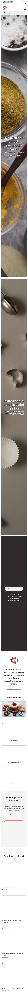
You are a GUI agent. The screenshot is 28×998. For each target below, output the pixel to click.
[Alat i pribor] (14, 766)
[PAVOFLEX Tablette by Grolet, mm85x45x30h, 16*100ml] (14, 939)
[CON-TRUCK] (4, 5)
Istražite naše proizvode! (14, 815)
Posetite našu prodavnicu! (14, 689)
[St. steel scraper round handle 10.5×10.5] (14, 906)
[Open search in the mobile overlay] (14, 12)
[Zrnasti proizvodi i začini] (14, 745)
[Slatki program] (14, 702)
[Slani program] (14, 723)
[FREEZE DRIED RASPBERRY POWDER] (14, 873)
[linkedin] (25, 3)
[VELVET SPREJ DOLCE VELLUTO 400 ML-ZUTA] (14, 974)
